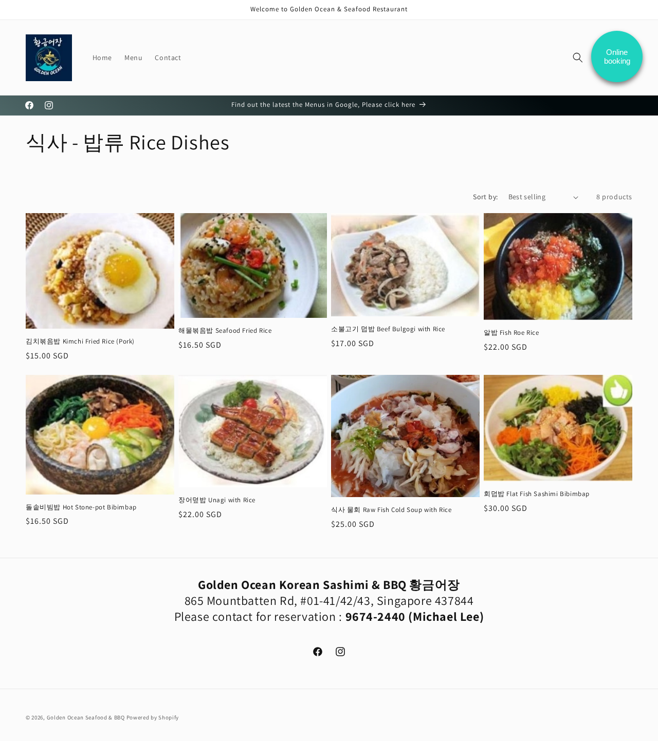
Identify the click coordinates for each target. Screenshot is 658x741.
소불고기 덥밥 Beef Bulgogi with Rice (388, 329)
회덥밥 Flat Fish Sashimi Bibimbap (537, 494)
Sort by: (485, 196)
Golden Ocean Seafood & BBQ (86, 717)
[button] (577, 57)
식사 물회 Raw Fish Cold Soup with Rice (391, 510)
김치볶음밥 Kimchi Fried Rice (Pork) (80, 341)
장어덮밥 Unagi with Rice (216, 500)
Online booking (617, 56)
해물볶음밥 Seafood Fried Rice (224, 331)
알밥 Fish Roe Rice (511, 333)
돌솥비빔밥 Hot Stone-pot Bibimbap (81, 507)
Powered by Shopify (152, 717)
